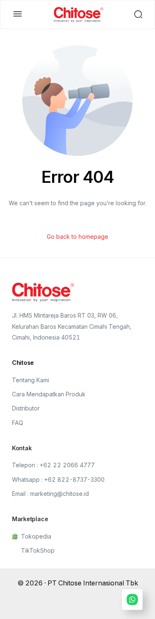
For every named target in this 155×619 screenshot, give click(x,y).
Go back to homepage (77, 236)
